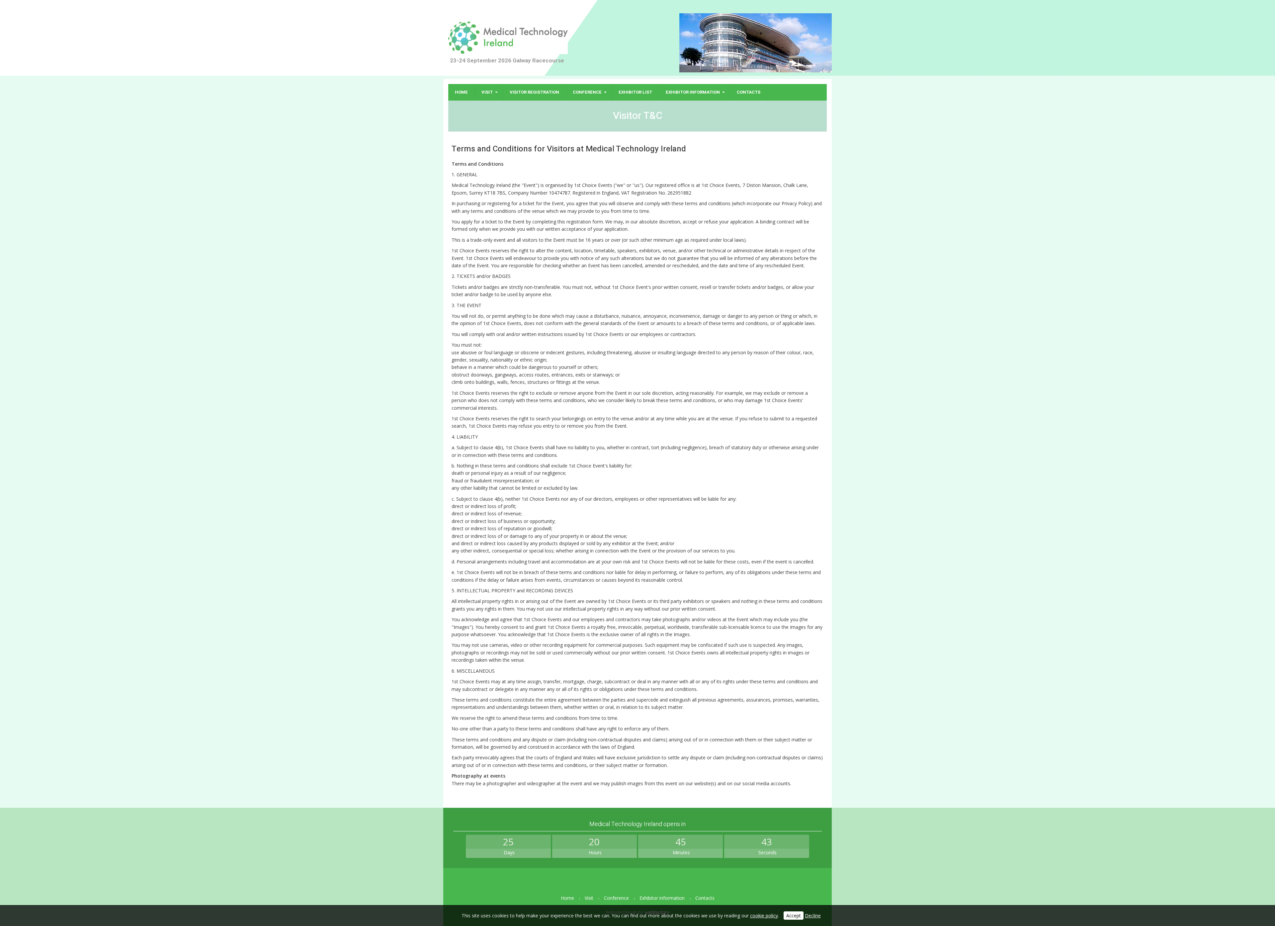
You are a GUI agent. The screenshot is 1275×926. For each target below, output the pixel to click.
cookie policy (764, 915)
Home (461, 92)
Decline (813, 915)
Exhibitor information (693, 92)
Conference (587, 92)
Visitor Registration (534, 92)
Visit (487, 92)
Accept (793, 915)
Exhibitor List (635, 92)
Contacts (748, 92)
